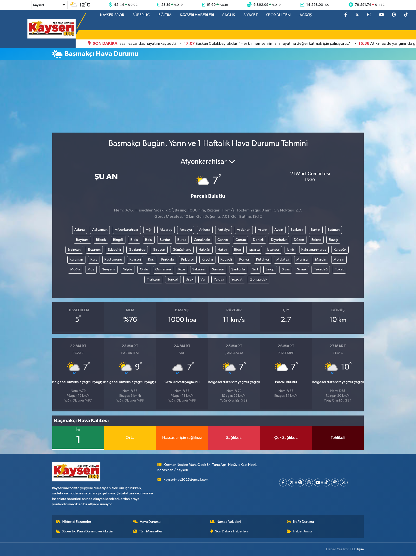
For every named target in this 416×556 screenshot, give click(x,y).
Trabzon (153, 279)
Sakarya (198, 269)
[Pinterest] (300, 482)
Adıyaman (100, 229)
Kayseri (135, 259)
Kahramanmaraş (313, 249)
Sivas (286, 269)
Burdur (165, 240)
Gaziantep (137, 249)
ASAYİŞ (305, 15)
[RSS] (344, 482)
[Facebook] (283, 482)
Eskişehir (114, 249)
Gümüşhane (182, 249)
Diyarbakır (279, 240)
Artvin (262, 229)
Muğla (75, 269)
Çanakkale (202, 240)
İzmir (290, 249)
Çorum (240, 240)
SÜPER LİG (141, 15)
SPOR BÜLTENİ (278, 15)
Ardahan (243, 229)
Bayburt (82, 240)
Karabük (340, 249)
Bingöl (118, 240)
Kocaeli (226, 259)
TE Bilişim (357, 549)
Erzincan (74, 249)
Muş (90, 269)
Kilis (151, 259)
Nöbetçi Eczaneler (76, 522)
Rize (181, 269)
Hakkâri (204, 249)
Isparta (254, 249)
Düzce (299, 240)
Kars (94, 259)
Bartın (315, 229)
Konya (244, 259)
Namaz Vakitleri (229, 522)
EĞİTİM (165, 15)
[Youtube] (318, 482)
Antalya (224, 229)
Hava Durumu (150, 522)
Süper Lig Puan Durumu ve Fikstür (87, 531)
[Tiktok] (326, 482)
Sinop (270, 269)
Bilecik (101, 240)
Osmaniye (163, 269)
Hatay (222, 249)
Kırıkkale (167, 259)
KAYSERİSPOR (112, 15)
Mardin (320, 259)
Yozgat (237, 279)
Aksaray (166, 229)
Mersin (338, 259)
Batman (334, 229)
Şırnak (301, 269)
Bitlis (134, 240)
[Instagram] (309, 482)
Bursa (181, 240)
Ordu (144, 269)
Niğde (127, 269)
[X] (292, 482)
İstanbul (273, 249)
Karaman (76, 259)
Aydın (278, 229)
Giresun (159, 249)
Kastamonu (113, 259)
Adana (79, 229)
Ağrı (149, 229)
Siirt (255, 269)
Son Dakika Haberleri (231, 531)
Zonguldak (258, 279)
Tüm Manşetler (150, 531)
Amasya (186, 229)
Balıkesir (297, 229)
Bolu (148, 240)
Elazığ (333, 240)
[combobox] (50, 5)
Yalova (219, 279)
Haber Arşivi (302, 531)
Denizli (258, 240)
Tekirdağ (321, 269)
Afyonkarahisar (126, 229)
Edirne (316, 240)
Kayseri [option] (38, 5)
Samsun (218, 269)
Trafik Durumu (303, 522)
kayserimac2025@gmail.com (186, 479)
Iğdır (237, 249)
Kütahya (262, 259)
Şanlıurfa (238, 269)
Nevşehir (109, 269)
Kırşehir (207, 259)
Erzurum (94, 249)
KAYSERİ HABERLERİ (197, 15)
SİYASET (250, 15)
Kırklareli (187, 259)
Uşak (189, 279)
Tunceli (172, 279)
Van (203, 279)
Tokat (339, 269)
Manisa (302, 259)
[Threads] (335, 482)
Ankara (204, 229)
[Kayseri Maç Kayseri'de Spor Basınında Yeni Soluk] (51, 29)
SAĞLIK (228, 15)
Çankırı (222, 240)
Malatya (282, 259)
